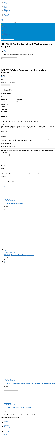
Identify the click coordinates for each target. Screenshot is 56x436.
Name (3, 168)
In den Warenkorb (8, 199)
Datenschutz (6, 14)
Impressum (6, 15)
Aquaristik (6, 4)
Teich (5, 5)
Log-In (5, 16)
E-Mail (3, 171)
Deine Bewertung (5, 155)
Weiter (17, 417)
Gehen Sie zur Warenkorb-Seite (8, 417)
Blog (5, 9)
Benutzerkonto (7, 10)
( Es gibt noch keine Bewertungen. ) (9, 76)
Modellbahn (6, 7)
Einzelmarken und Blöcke (9, 200)
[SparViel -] (3, 19)
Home (5, 2)
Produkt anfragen (5, 84)
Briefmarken (6, 6)
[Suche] (15, 22)
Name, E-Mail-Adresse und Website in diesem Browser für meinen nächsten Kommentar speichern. (26, 173)
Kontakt (5, 11)
